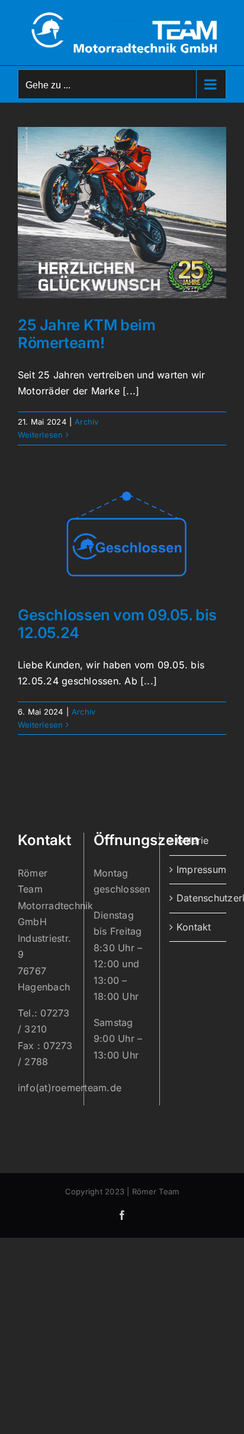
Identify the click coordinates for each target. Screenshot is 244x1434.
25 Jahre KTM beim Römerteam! (87, 334)
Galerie (192, 840)
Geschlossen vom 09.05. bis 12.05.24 (117, 624)
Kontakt (193, 927)
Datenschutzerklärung (198, 898)
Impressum (198, 869)
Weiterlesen (40, 434)
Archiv (86, 421)
